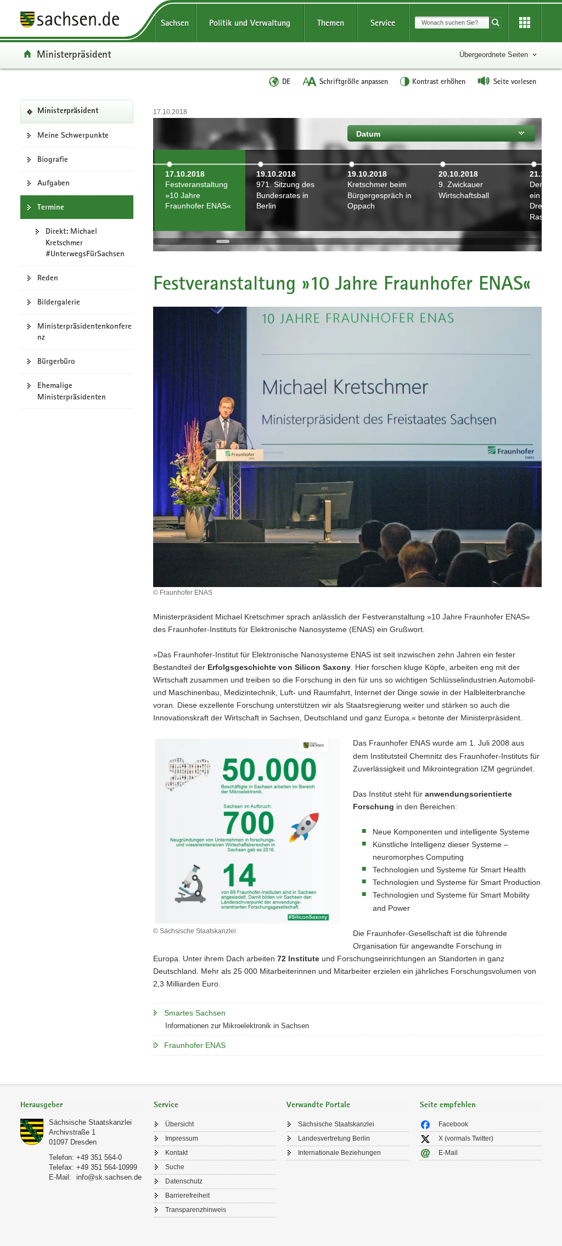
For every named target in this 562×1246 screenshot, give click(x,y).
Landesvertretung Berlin (334, 1138)
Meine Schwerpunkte (73, 135)
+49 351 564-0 (99, 1157)
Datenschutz (184, 1181)
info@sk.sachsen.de (109, 1177)
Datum (368, 133)
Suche (174, 1167)
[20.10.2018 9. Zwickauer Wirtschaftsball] (473, 224)
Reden (47, 278)
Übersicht (179, 1124)
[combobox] (452, 22)
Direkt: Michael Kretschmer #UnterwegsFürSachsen (85, 242)
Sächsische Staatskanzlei (90, 1122)
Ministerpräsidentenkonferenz (84, 331)
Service (382, 23)
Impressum (181, 1138)
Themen (330, 23)
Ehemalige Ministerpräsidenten (71, 391)
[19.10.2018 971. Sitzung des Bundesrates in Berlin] (290, 224)
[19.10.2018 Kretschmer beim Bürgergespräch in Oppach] (382, 224)
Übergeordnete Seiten (493, 54)
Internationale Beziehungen (339, 1153)
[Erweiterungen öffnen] (525, 23)
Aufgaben (53, 183)
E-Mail (448, 1153)
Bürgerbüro (56, 361)
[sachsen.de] (81, 21)
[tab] (81, 1106)
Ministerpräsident (74, 53)
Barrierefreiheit (187, 1195)
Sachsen (175, 23)
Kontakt (176, 1153)
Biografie (52, 159)
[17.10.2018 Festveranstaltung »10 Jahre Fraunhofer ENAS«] (199, 224)
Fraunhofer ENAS (195, 1045)
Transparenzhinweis (195, 1210)
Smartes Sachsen (195, 1012)
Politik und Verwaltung (249, 23)
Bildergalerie (58, 302)
